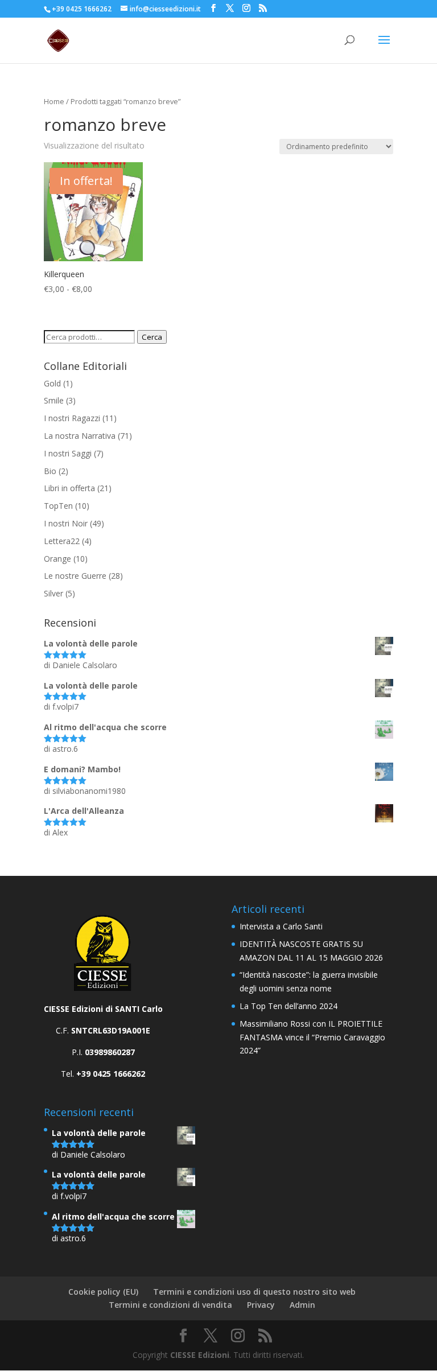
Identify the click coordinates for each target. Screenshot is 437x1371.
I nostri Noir (66, 523)
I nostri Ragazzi (72, 418)
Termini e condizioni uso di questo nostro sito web (254, 1291)
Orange (57, 558)
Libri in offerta (69, 488)
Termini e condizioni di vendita (170, 1304)
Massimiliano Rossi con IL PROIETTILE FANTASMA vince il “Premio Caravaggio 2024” (312, 1037)
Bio (50, 471)
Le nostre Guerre (75, 575)
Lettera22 (62, 541)
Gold (52, 383)
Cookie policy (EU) (103, 1291)
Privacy (261, 1304)
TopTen (58, 505)
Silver (53, 593)
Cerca (152, 337)
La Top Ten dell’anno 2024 (288, 1006)
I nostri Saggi (68, 453)
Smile (54, 400)
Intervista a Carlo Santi (281, 926)
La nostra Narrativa (80, 435)
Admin (302, 1304)
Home (54, 101)
